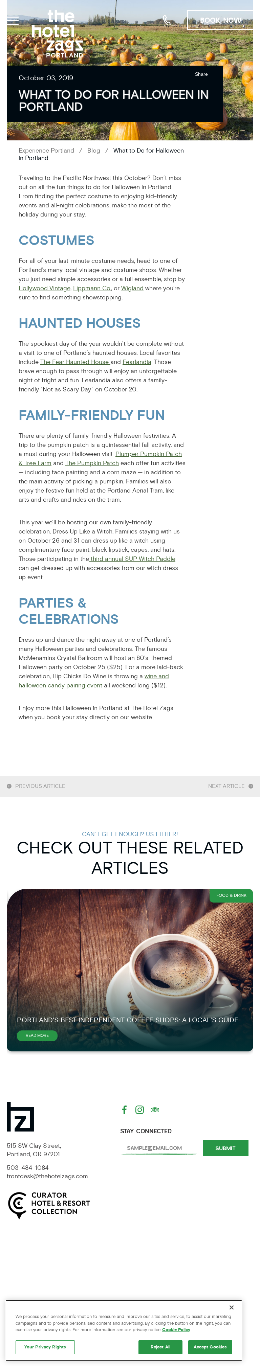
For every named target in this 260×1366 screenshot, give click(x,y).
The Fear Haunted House (75, 362)
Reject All (160, 1347)
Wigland (132, 288)
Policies (212, 1270)
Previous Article (40, 786)
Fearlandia (137, 362)
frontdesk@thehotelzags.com (47, 1176)
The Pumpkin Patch (92, 463)
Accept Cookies (210, 1347)
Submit (225, 1148)
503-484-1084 (166, 20)
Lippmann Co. (92, 288)
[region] (123, 1330)
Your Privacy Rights (45, 1347)
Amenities (47, 1270)
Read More (42, 1037)
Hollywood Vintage (44, 288)
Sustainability (130, 1289)
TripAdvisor (156, 1110)
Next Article (226, 786)
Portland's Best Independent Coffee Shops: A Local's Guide (127, 1020)
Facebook (125, 1110)
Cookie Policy (176, 1330)
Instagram (140, 1110)
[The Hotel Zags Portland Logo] (57, 34)
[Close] (231, 1307)
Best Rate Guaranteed (212, 1289)
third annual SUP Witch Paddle (132, 559)
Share (201, 74)
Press (47, 1289)
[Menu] (12, 20)
